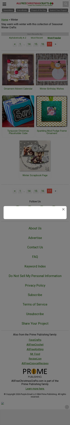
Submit (35, 233)
